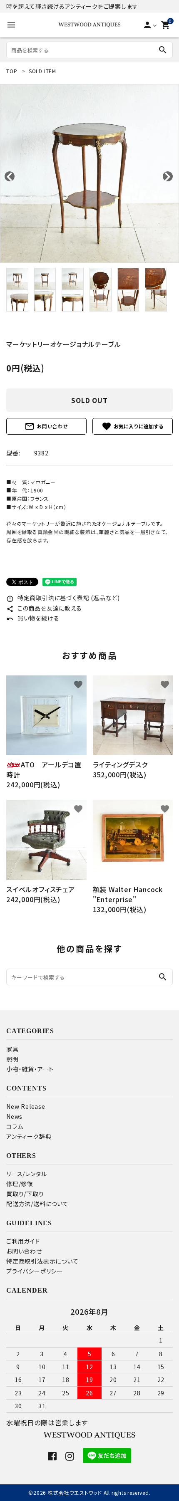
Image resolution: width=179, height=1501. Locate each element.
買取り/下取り (25, 1193)
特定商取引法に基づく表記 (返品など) (63, 597)
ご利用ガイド (23, 1241)
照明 (12, 1059)
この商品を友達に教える (44, 608)
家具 (12, 1049)
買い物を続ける (32, 618)
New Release (25, 1106)
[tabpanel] (89, 173)
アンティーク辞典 (28, 1136)
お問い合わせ (46, 426)
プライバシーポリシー (34, 1271)
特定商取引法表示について (42, 1261)
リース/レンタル (26, 1174)
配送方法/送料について (37, 1203)
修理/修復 (19, 1184)
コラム (14, 1126)
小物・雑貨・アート (30, 1069)
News (14, 1116)
